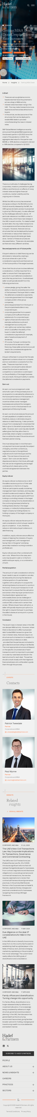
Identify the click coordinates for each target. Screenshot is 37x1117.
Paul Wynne (7, 58)
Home (4, 82)
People (6, 1060)
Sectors (6, 1091)
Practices (7, 1085)
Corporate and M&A (7, 52)
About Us (7, 1066)
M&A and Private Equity (19, 52)
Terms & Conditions (13, 1111)
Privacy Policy (26, 1111)
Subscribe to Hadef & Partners (18, 1053)
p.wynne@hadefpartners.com (16, 780)
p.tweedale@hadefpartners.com (17, 732)
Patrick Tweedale (23, 58)
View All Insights (16, 811)
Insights (14, 82)
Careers (6, 1079)
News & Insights (10, 1073)
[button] (28, 5)
